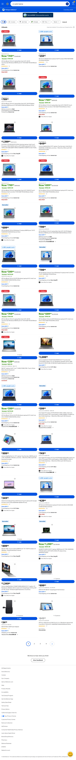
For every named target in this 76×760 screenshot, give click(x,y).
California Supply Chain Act (9, 712)
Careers (3, 675)
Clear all (64, 22)
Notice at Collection (6, 723)
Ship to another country (42, 15)
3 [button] (40, 644)
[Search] (67, 3)
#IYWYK (3, 747)
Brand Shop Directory (7, 736)
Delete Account (5, 750)
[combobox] (40, 3)
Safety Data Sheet (6, 702)
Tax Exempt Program (7, 695)
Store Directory (5, 671)
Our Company (5, 678)
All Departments (6, 668)
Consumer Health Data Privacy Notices (12, 729)
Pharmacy (4, 740)
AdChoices (4, 726)
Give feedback (38, 660)
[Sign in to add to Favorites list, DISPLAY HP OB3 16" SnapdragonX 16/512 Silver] (52, 564)
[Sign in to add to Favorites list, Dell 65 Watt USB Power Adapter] (15, 601)
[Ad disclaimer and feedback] (8, 53)
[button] (52, 644)
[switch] (12, 21)
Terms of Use (5, 705)
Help (2, 685)
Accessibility (4, 692)
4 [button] (46, 644)
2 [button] (34, 644)
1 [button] (28, 644)
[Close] (51, 15)
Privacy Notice (5, 709)
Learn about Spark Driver (8, 733)
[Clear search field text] (65, 3)
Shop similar (42, 630)
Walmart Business (6, 743)
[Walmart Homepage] (7, 3)
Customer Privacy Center (8, 719)
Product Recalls (5, 688)
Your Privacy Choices (10, 716)
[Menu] (2, 3)
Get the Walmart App (7, 699)
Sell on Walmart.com (7, 682)
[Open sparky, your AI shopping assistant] (70, 754)
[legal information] (74, 27)
